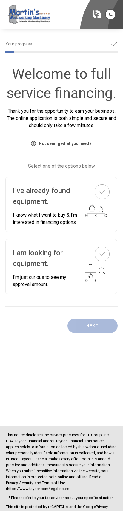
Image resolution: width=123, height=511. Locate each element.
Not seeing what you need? (65, 143)
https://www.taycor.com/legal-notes (38, 488)
